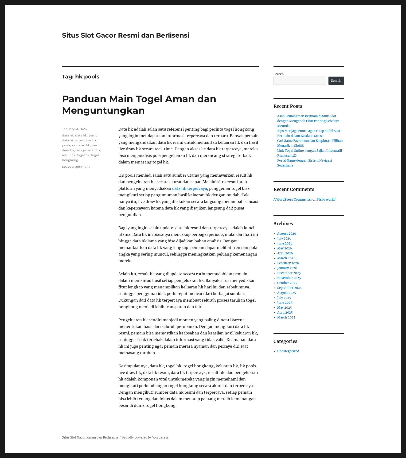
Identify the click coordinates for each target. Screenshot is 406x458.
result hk (68, 155)
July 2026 (284, 239)
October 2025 (287, 283)
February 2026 (288, 263)
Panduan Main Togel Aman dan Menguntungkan (139, 104)
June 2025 (284, 303)
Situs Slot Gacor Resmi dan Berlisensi (125, 35)
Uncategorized (288, 351)
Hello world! (326, 200)
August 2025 (286, 293)
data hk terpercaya (189, 188)
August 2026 (286, 234)
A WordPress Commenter (292, 200)
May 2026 (284, 248)
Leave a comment (76, 166)
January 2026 (287, 268)
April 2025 (285, 312)
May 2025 (284, 308)
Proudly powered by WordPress (145, 437)
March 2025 (286, 317)
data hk (68, 135)
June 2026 (285, 243)
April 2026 (285, 253)
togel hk (83, 155)
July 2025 (284, 298)
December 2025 (289, 273)
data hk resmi (85, 135)
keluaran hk (81, 145)
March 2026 (286, 258)
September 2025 (289, 288)
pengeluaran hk (88, 150)
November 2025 (289, 278)
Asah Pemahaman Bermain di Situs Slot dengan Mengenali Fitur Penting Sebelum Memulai (308, 121)
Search (278, 74)
